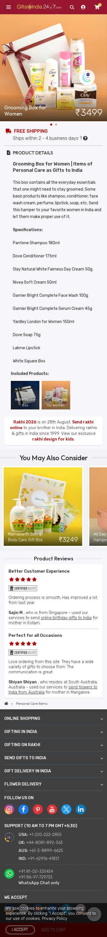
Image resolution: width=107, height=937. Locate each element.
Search (72, 7)
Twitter (66, 809)
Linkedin (81, 809)
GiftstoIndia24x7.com (39, 7)
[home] (6, 704)
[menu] (8, 7)
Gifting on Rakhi (22, 744)
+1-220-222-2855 (45, 834)
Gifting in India (20, 731)
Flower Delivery (23, 784)
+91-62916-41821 (43, 858)
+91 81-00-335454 (36, 871)
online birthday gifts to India (66, 617)
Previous (4, 506)
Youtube (52, 809)
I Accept (20, 929)
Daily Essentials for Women (56, 402)
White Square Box (25, 402)
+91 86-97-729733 (36, 877)
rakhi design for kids (53, 439)
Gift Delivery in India (27, 771)
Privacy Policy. (55, 918)
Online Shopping (22, 718)
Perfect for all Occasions (35, 635)
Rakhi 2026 (24, 422)
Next (102, 67)
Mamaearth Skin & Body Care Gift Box (25, 537)
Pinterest (38, 809)
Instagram (9, 809)
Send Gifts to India (25, 758)
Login (83, 7)
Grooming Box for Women (25, 110)
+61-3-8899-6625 (46, 850)
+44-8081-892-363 (44, 842)
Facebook (24, 809)
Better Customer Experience (39, 571)
